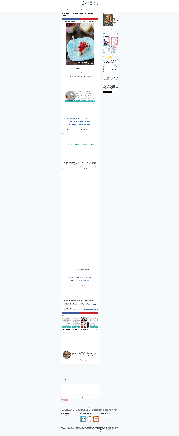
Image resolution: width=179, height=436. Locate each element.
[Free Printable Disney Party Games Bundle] (114, 49)
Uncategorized (67, 12)
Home (63, 9)
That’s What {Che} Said (69, 118)
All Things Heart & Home (81, 124)
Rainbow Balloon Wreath (76, 274)
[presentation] (83, 419)
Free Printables (98, 9)
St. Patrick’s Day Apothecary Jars (84, 280)
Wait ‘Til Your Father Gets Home (76, 121)
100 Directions (89, 124)
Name (62, 397)
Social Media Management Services (110, 9)
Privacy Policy (89, 433)
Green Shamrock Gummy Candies (85, 277)
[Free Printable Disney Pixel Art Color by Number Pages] (106, 41)
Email (82, 397)
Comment (63, 384)
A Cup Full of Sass (86, 121)
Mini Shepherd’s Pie (85, 274)
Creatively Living (77, 118)
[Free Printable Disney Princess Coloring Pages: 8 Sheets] (114, 41)
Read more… (88, 359)
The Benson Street (72, 124)
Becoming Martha (92, 118)
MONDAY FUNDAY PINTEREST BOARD (91, 309)
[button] (97, 25)
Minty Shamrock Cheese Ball (75, 272)
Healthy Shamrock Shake (73, 277)
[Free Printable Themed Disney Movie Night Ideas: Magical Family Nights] (106, 49)
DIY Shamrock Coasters (86, 272)
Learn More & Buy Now (107, 92)
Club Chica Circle (85, 118)
